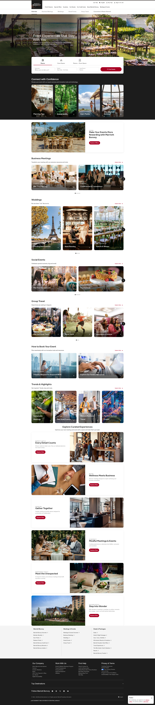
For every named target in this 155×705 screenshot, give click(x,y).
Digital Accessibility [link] (37, 676)
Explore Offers (94, 143)
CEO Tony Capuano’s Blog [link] (39, 673)
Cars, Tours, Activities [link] (99, 637)
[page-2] (76, 294)
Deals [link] (94, 632)
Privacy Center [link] (105, 667)
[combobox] (43, 69)
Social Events (72, 11)
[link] (108, 669)
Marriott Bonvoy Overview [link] (40, 632)
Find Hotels (111, 69)
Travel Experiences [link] (98, 645)
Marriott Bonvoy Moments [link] (40, 645)
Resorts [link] (95, 650)
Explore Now (118, 162)
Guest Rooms (82, 68)
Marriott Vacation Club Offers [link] (100, 643)
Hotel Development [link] (60, 671)
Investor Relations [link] (37, 669)
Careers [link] (34, 668)
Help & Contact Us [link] (83, 666)
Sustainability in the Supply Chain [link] (109, 674)
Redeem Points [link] (37, 640)
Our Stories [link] (35, 674)
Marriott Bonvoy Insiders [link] (39, 648)
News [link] (33, 671)
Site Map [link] (80, 674)
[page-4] (78, 294)
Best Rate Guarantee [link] (83, 671)
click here (145, 701)
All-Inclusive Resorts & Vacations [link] (101, 640)
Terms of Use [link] (104, 671)
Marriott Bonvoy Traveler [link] (99, 653)
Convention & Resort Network (102, 11)
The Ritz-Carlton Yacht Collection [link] (101, 648)
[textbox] (66, 69)
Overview (34, 11)
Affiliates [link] (57, 673)
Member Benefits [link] (37, 635)
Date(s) (58, 68)
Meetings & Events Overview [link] (70, 632)
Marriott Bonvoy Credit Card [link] (40, 643)
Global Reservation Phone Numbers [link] (87, 669)
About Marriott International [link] (39, 666)
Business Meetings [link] (68, 635)
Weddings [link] (66, 637)
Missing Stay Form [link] (83, 673)
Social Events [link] (66, 640)
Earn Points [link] (36, 637)
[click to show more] (123, 179)
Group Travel (85, 11)
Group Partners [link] (59, 669)
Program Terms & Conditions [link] (108, 672)
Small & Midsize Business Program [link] (64, 666)
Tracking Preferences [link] (106, 666)
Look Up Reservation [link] (83, 668)
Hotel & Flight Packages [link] (99, 635)
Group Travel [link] (66, 643)
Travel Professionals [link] (60, 668)
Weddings (61, 11)
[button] (102, 2)
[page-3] (77, 294)
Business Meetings (47, 11)
